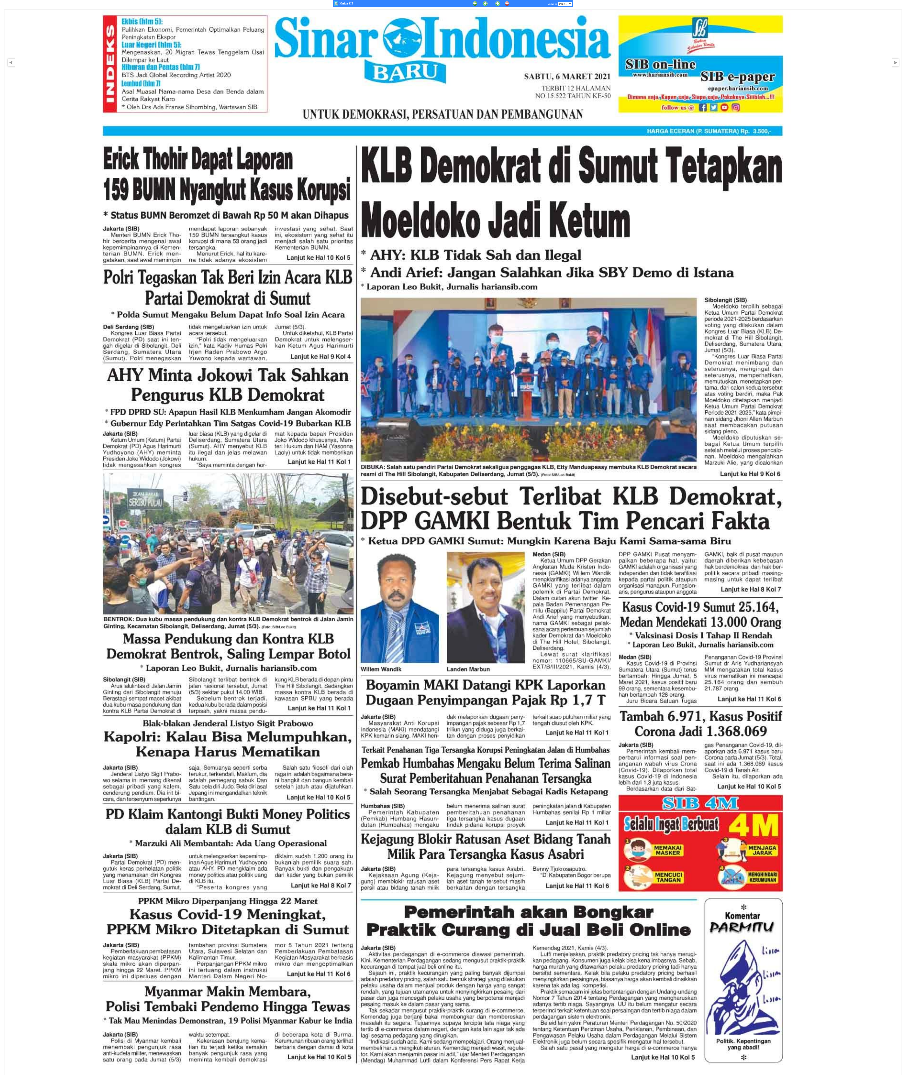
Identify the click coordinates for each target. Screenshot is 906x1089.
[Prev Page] (10, 67)
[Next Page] (896, 67)
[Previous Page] (485, 3)
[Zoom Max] (475, 3)
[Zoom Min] (507, 3)
